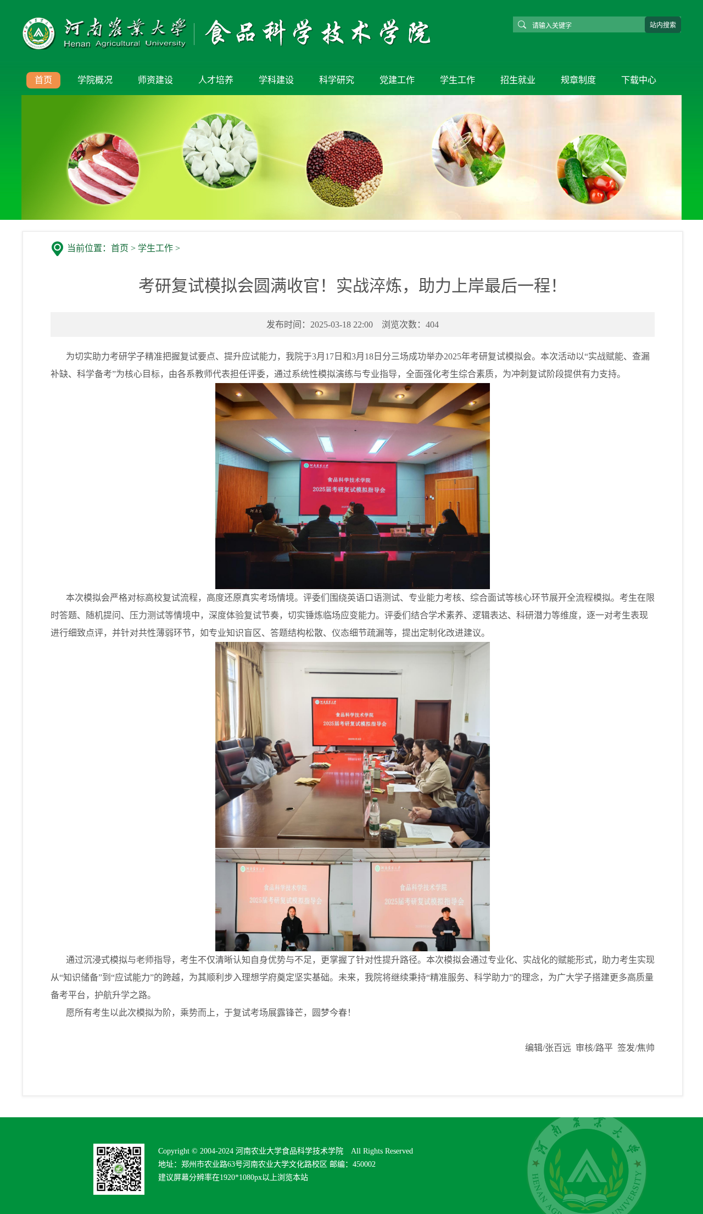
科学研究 (336, 80)
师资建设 (155, 80)
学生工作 (457, 80)
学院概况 (95, 80)
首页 (43, 80)
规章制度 (578, 80)
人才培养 (215, 80)
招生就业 (517, 80)
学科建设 (276, 80)
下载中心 (638, 80)
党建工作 (397, 80)
